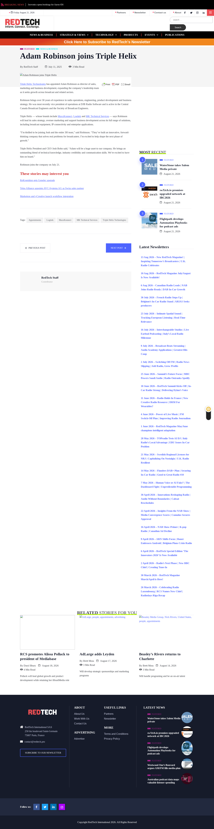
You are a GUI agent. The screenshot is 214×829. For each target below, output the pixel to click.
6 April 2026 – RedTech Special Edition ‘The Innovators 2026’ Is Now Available (164, 553)
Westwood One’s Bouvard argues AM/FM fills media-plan (163, 766)
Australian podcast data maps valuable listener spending (163, 781)
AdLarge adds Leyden (97, 654)
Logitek (77, 116)
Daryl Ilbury (30, 665)
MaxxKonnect (65, 116)
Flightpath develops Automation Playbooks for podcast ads (173, 222)
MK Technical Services (97, 116)
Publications (174, 35)
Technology (104, 35)
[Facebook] (185, 12)
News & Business (41, 35)
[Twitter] (192, 12)
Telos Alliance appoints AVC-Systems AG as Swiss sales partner (52, 188)
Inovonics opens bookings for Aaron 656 (45, 4)
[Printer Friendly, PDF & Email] (116, 84)
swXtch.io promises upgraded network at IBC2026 (172, 194)
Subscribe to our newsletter (43, 753)
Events (150, 35)
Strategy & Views (72, 35)
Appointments (35, 220)
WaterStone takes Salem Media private (174, 167)
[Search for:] (191, 20)
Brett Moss (88, 661)
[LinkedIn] (204, 12)
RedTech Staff (31, 66)
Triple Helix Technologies (33, 84)
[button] (210, 12)
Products (131, 35)
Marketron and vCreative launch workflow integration (46, 196)
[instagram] (198, 12)
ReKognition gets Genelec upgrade (37, 180)
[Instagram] (62, 807)
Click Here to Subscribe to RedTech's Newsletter (107, 42)
